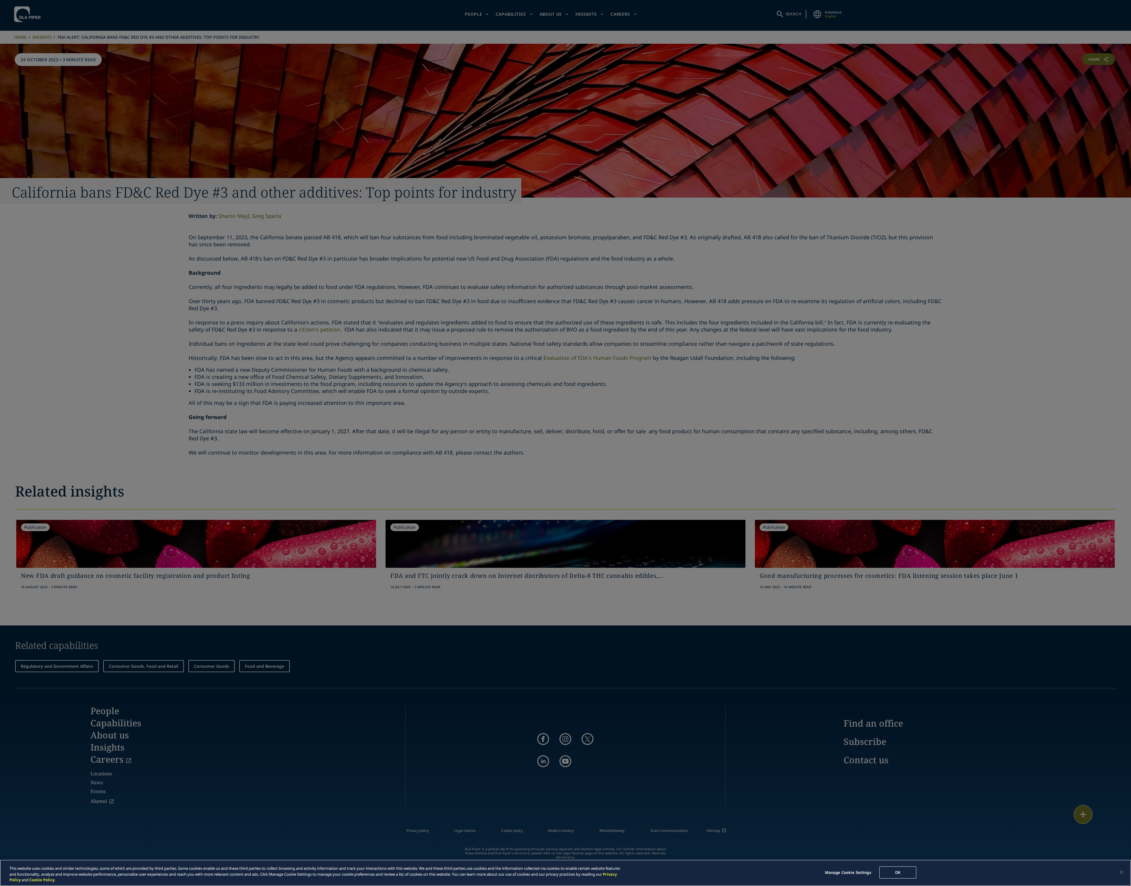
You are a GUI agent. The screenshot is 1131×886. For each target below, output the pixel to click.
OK (897, 872)
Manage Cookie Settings (848, 872)
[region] (565, 873)
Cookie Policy (41, 879)
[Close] (1121, 872)
